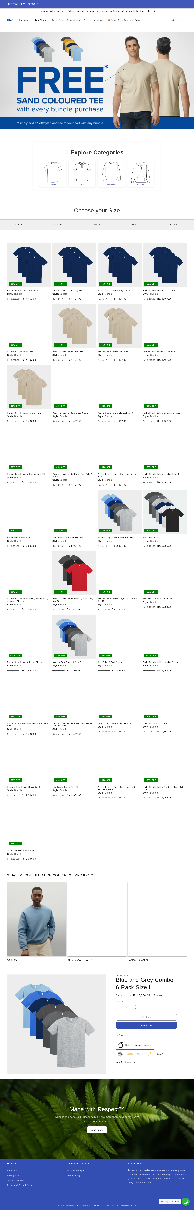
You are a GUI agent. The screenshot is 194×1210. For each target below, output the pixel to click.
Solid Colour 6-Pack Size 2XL (20, 538)
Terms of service (111, 1205)
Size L (97, 224)
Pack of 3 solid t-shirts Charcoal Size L (70, 413)
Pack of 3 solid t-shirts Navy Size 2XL (24, 290)
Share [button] (122, 1035)
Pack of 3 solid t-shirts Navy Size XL (160, 290)
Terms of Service (15, 1180)
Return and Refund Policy (19, 1185)
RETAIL (15, 4)
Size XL (136, 224)
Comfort (12, 959)
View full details (124, 1062)
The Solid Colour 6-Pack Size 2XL (67, 538)
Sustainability (73, 1175)
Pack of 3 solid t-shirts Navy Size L (68, 290)
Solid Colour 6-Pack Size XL (156, 723)
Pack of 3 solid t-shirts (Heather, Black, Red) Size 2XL (72, 600)
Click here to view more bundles (138, 1045)
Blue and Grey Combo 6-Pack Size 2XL (115, 538)
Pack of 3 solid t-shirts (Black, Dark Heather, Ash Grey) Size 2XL (27, 600)
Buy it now (146, 1025)
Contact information (128, 1205)
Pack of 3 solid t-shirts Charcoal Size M (116, 413)
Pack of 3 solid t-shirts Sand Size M (159, 352)
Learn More (97, 1129)
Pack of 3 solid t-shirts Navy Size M (114, 290)
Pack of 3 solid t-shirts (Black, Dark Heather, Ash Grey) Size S (72, 724)
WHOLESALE (30, 4)
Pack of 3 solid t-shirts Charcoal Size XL (161, 413)
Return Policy (13, 1170)
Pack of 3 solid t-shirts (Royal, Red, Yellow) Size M (117, 600)
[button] (41, 20)
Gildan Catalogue (76, 1170)
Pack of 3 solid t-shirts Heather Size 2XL (161, 474)
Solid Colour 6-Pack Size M (110, 662)
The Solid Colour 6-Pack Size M (157, 599)
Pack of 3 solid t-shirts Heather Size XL (116, 723)
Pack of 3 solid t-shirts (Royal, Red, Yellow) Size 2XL (72, 475)
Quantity (119, 1001)
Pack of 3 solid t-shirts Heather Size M (24, 662)
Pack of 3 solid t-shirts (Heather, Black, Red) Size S (27, 724)
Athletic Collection (78, 960)
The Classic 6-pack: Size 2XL (156, 538)
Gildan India (69, 1205)
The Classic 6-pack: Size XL (65, 787)
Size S (19, 224)
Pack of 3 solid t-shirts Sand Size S (114, 352)
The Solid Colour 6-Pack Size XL (22, 851)
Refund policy (82, 1205)
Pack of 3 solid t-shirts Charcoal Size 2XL (26, 474)
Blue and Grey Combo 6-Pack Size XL (24, 787)
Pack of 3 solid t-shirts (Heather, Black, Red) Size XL (163, 788)
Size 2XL (175, 224)
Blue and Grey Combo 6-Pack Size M (69, 662)
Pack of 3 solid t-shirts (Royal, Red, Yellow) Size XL (117, 475)
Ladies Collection (138, 960)
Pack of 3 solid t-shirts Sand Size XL (24, 413)
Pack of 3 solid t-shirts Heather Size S (160, 662)
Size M (58, 224)
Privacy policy (96, 1205)
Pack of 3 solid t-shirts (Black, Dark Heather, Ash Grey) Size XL (118, 788)
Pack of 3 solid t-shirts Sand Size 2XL (24, 352)
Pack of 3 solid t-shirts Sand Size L (68, 352)
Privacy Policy (14, 1175)
